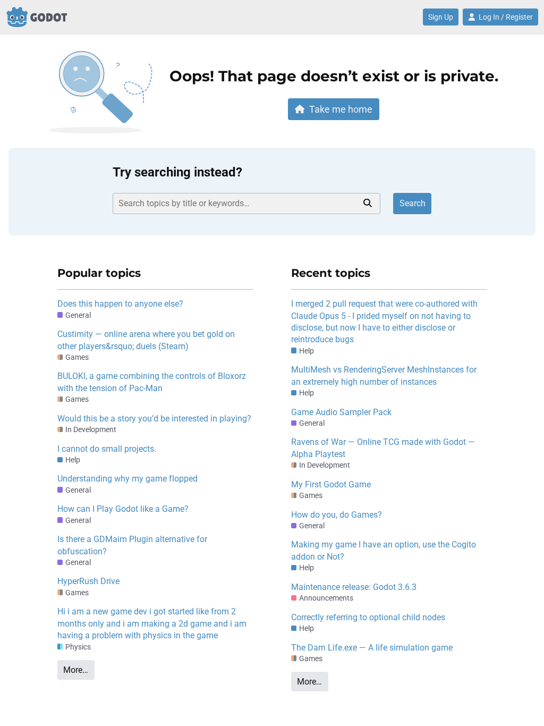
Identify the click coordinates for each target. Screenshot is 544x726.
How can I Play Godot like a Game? (123, 509)
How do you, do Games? (336, 515)
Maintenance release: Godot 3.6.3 (353, 587)
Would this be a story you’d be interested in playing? (154, 418)
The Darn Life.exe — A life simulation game (372, 648)
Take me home (340, 109)
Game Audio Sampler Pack (341, 412)
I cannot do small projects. (106, 449)
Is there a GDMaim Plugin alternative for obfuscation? (132, 545)
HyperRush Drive (88, 581)
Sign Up (440, 17)
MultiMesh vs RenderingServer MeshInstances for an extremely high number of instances (384, 375)
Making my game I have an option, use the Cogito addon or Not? (383, 550)
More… (75, 670)
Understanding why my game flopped (127, 479)
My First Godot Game (331, 484)
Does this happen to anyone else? (120, 304)
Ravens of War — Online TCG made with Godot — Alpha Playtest (383, 448)
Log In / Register (506, 17)
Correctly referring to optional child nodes (368, 617)
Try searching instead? (177, 172)
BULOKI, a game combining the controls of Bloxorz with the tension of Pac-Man (151, 382)
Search (413, 203)
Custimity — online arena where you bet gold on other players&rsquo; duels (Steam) (146, 340)
